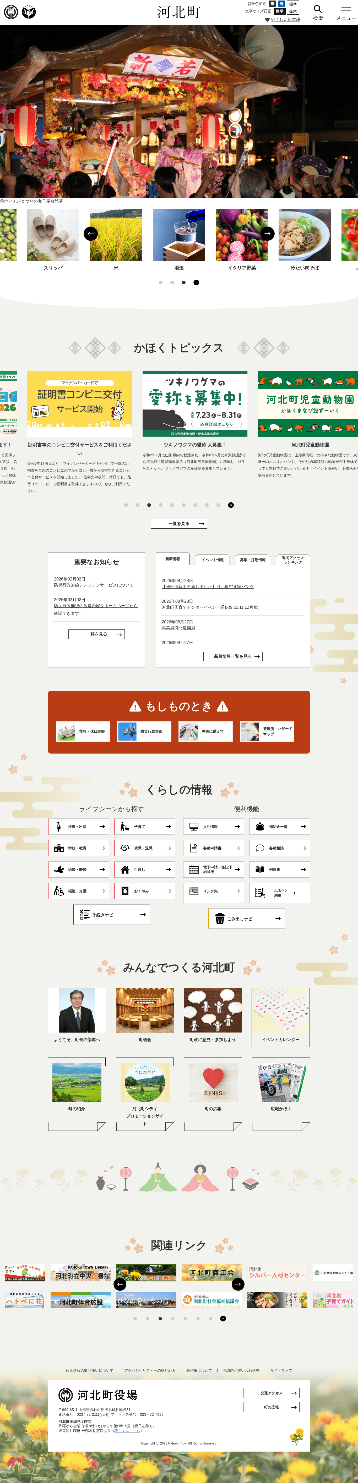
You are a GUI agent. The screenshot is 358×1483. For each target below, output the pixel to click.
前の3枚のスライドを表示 (90, 233)
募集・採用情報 (253, 560)
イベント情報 (213, 560)
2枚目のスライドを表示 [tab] (137, 505)
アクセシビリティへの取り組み (150, 1370)
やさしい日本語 (285, 19)
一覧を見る (179, 523)
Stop (225, 1319)
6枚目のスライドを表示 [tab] (184, 505)
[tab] (173, 558)
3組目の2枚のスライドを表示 (160, 1318)
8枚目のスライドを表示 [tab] (207, 505)
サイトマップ (281, 1370)
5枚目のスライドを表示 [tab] (172, 505)
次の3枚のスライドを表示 (267, 233)
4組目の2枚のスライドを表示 (173, 1318)
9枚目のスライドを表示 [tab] (218, 505)
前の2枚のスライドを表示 (120, 1284)
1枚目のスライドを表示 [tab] (126, 505)
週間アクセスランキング (293, 560)
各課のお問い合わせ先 (241, 1370)
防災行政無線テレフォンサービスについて (94, 585)
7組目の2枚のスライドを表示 (210, 1318)
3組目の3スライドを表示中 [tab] (184, 282)
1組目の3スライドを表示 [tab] (160, 282)
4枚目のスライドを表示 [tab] (160, 505)
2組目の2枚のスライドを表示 (147, 1318)
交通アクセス (272, 1393)
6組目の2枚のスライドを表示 (198, 1318)
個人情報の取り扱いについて (89, 1370)
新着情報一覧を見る (233, 656)
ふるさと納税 (281, 893)
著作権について (199, 1370)
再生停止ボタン (196, 282)
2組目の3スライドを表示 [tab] (172, 282)
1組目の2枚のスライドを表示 (135, 1318)
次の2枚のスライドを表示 (238, 1284)
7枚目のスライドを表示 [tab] (195, 505)
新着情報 (172, 559)
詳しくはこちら (127, 1431)
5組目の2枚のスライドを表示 (185, 1318)
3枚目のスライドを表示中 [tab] (149, 505)
